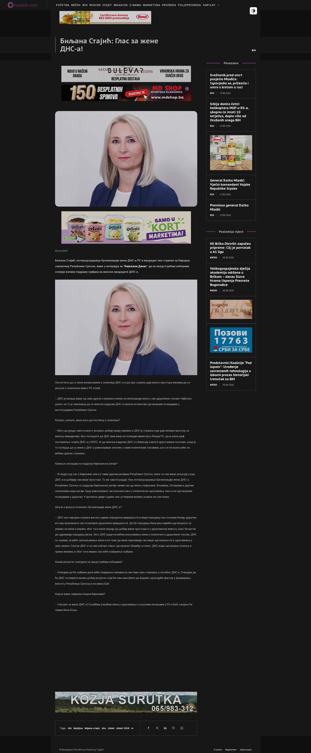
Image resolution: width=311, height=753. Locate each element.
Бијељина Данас (136, 266)
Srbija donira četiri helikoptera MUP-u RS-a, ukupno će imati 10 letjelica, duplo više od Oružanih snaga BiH (229, 112)
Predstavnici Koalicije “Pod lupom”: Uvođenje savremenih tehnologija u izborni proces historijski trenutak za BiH (231, 371)
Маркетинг (231, 749)
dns (104, 728)
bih (70, 728)
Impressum (246, 749)
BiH (254, 50)
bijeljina (78, 728)
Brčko (213, 257)
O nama (218, 749)
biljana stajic (92, 728)
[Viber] (173, 728)
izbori (111, 728)
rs (132, 728)
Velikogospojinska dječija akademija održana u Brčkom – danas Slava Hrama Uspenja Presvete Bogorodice (230, 276)
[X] (156, 728)
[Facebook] (148, 728)
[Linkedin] (165, 728)
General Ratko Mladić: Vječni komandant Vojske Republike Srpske (230, 184)
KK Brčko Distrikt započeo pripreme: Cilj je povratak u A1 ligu (230, 248)
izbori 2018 (122, 728)
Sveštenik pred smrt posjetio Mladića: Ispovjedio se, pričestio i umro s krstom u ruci (229, 81)
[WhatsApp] (181, 728)
